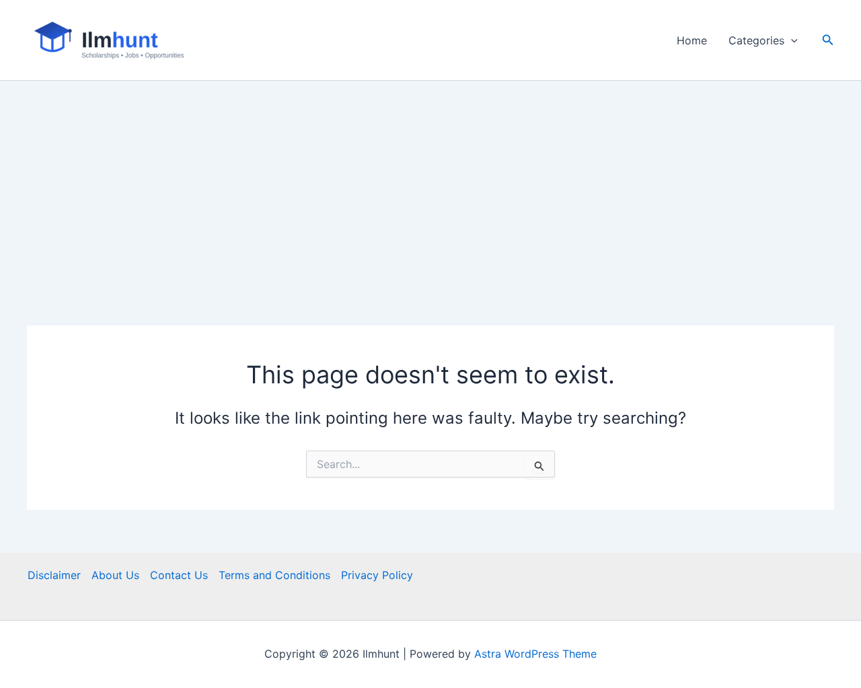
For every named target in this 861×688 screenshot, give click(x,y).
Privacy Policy (377, 575)
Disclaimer (54, 575)
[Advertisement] (430, 181)
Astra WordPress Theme (535, 653)
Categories (756, 40)
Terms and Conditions (274, 575)
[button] (791, 40)
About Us (115, 575)
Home (692, 40)
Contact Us (179, 575)
